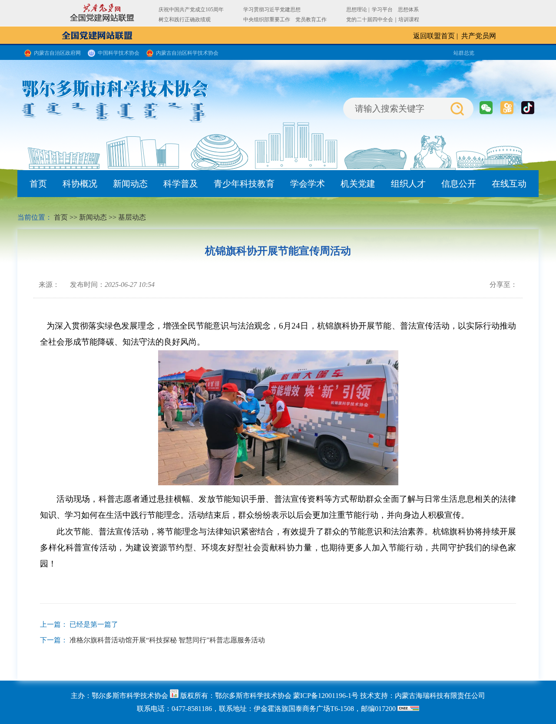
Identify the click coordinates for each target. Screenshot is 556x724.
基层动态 (132, 217)
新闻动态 (130, 183)
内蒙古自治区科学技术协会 (187, 53)
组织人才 (408, 183)
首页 (38, 183)
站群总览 (463, 53)
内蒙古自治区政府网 (57, 53)
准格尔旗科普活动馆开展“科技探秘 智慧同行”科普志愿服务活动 (167, 640)
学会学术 (307, 183)
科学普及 (180, 183)
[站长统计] (174, 695)
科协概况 (80, 183)
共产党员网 (478, 35)
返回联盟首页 (434, 35)
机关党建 (358, 183)
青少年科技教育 (244, 183)
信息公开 (458, 183)
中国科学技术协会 (118, 53)
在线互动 (509, 183)
